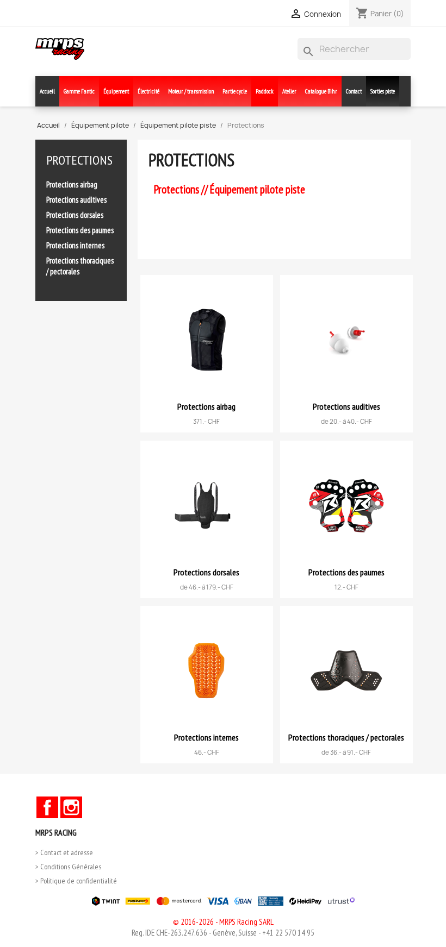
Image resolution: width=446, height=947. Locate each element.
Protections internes (75, 245)
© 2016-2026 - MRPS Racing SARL (223, 922)
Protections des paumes (80, 230)
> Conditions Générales (68, 866)
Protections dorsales (74, 215)
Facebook (47, 807)
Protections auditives (76, 200)
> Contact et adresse (64, 852)
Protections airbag (71, 184)
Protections (79, 160)
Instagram (71, 807)
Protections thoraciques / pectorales (80, 266)
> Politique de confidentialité (76, 881)
